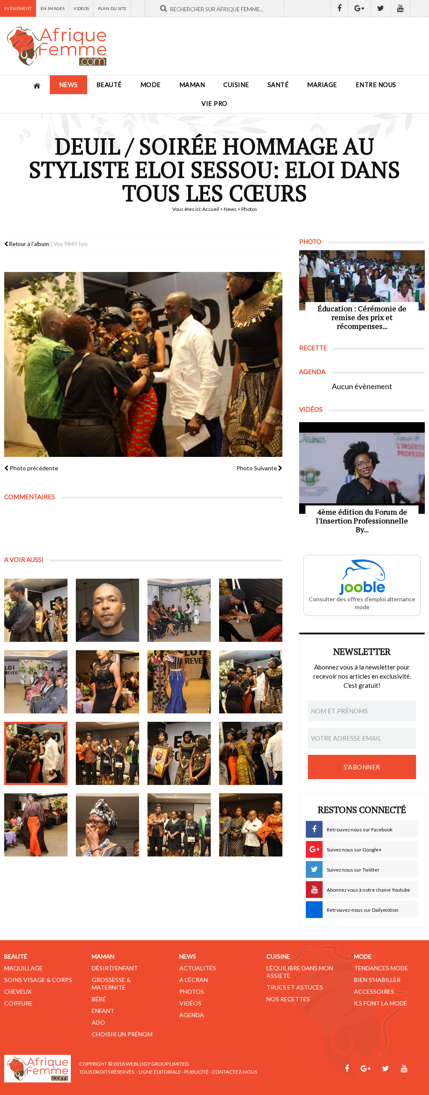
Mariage (322, 84)
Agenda (191, 1014)
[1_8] (250, 681)
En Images (53, 8)
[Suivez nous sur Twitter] (381, 8)
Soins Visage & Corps (38, 979)
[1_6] (107, 681)
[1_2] (107, 610)
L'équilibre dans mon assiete (299, 971)
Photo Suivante (257, 468)
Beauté (109, 84)
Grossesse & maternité (111, 983)
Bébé (99, 999)
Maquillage (23, 968)
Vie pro (214, 103)
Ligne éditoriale (160, 1072)
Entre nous (376, 84)
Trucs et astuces (294, 987)
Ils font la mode (380, 1003)
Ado (98, 1022)
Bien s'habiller (377, 979)
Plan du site (112, 8)
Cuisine (236, 84)
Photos (191, 991)
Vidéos (81, 8)
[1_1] (35, 610)
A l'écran (193, 979)
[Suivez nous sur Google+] (359, 8)
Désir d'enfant (115, 968)
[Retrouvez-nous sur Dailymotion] (419, 8)
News (68, 84)
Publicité (196, 1072)
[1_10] (107, 753)
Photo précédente (33, 468)
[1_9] (35, 753)
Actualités (197, 968)
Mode (150, 84)
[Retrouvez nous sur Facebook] (339, 8)
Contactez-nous (234, 1072)
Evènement (18, 8)
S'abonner (362, 767)
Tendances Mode (381, 968)
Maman (192, 84)
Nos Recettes (288, 999)
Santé (278, 84)
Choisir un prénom (122, 1034)
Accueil (210, 209)
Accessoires (374, 991)
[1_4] (250, 610)
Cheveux (17, 991)
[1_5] (35, 681)
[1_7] (179, 681)
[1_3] (179, 610)
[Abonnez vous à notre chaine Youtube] (400, 8)
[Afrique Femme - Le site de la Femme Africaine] (56, 46)
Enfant (103, 1010)
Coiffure (18, 1003)
